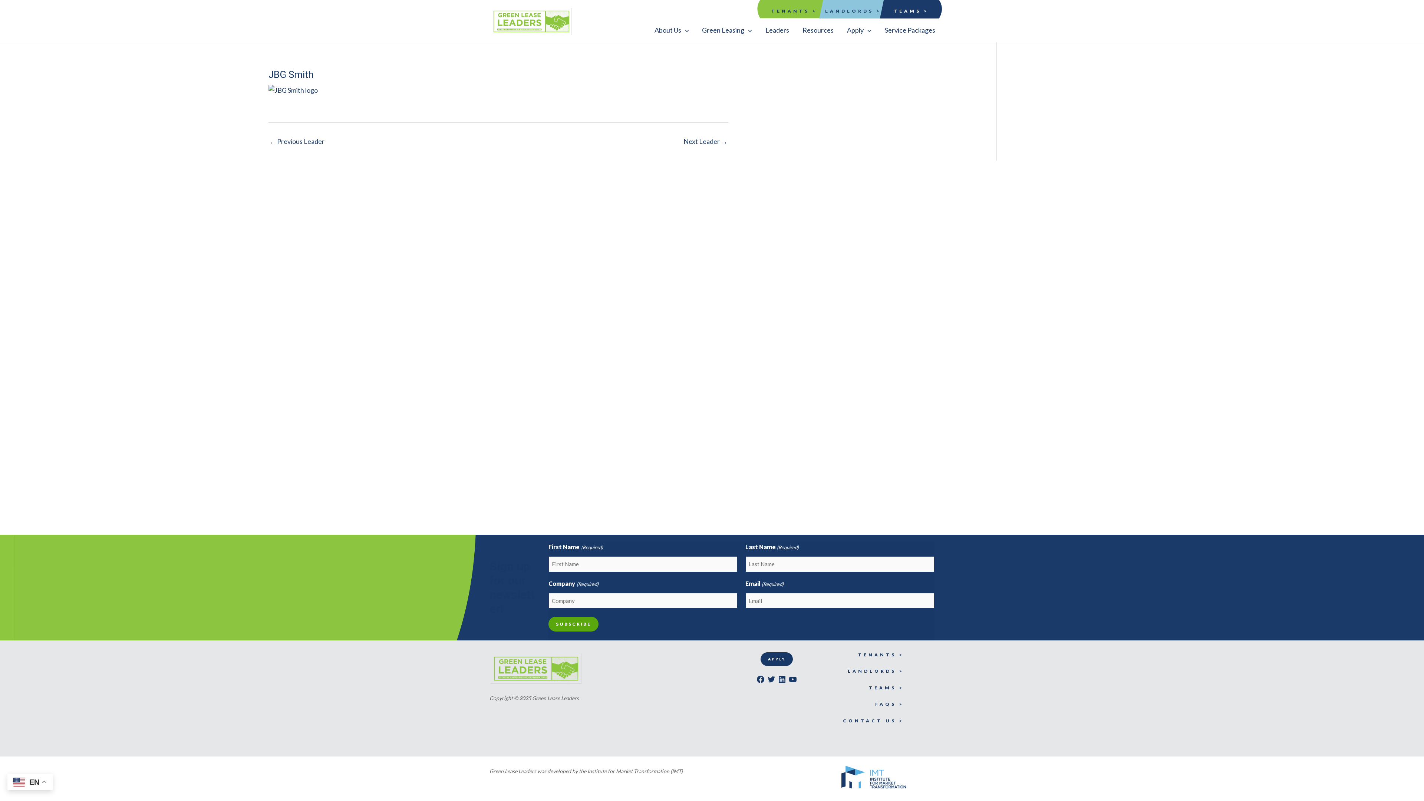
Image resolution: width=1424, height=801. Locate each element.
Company (573, 583)
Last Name (772, 546)
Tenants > (794, 11)
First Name (575, 546)
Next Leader (705, 141)
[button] (672, 30)
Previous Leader (296, 141)
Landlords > (853, 11)
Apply (776, 659)
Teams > (911, 11)
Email (764, 583)
